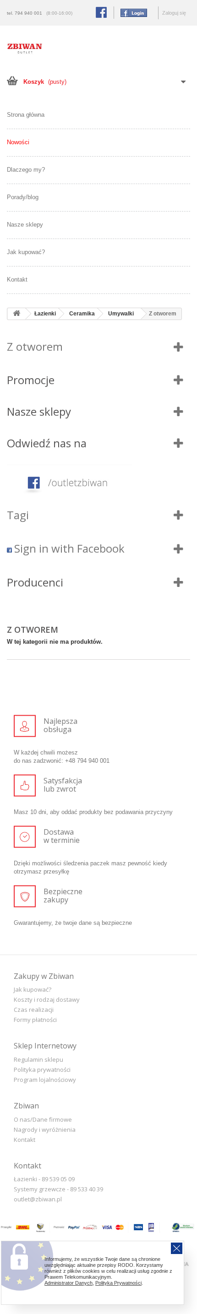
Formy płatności (35, 1019)
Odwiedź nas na (47, 443)
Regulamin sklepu (38, 1059)
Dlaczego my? (26, 169)
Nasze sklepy (25, 224)
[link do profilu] (98, 482)
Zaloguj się (174, 13)
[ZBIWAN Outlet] (25, 48)
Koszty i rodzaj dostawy (47, 999)
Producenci (35, 582)
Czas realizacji (34, 1009)
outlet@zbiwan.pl (38, 1199)
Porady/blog (22, 197)
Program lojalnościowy (45, 1079)
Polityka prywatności (42, 1069)
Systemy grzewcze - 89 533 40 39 (58, 1189)
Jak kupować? (26, 252)
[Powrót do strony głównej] (16, 314)
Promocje (31, 379)
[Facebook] (131, 12)
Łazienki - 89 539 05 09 (44, 1179)
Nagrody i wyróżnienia (45, 1129)
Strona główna (25, 114)
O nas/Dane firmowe (43, 1119)
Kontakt (17, 279)
